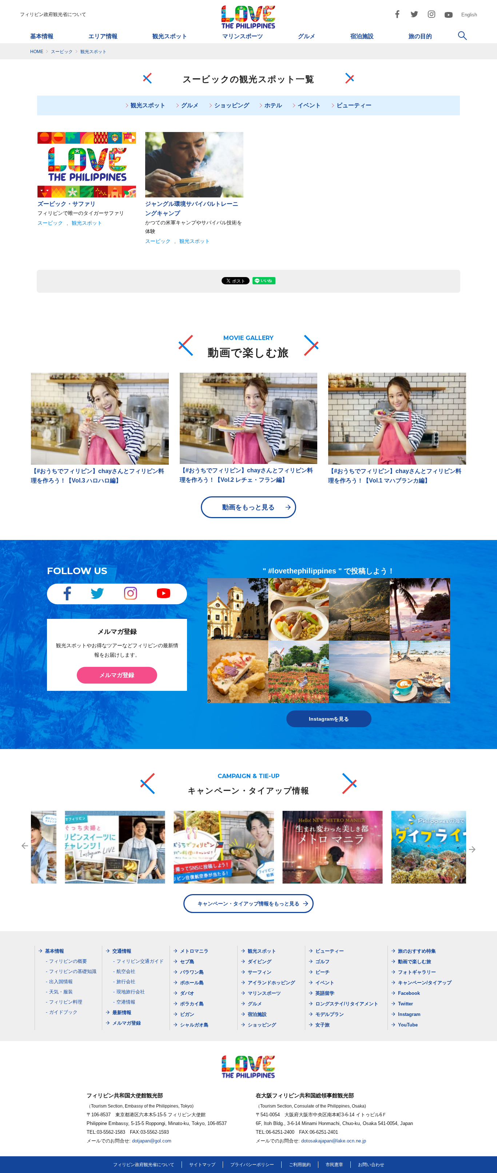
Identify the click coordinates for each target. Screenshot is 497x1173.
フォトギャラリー (417, 972)
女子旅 (322, 1025)
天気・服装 (61, 991)
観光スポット (169, 36)
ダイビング (259, 961)
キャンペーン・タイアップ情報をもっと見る (248, 903)
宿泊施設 (362, 36)
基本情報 (41, 36)
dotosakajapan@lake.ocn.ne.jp (333, 1141)
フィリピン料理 (65, 1002)
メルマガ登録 (116, 675)
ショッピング (231, 105)
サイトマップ (202, 1164)
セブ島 (187, 961)
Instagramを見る (329, 719)
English (469, 14)
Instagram (409, 1014)
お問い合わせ (371, 1164)
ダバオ (187, 993)
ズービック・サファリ (66, 204)
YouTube (408, 1025)
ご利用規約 (300, 1164)
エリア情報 (103, 36)
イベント (309, 105)
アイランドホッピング (271, 982)
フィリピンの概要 (68, 961)
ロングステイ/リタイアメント (346, 1003)
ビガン (187, 1014)
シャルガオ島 (194, 1025)
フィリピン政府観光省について (53, 14)
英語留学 (324, 993)
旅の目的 (420, 36)
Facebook (409, 993)
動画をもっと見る (248, 507)
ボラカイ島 (192, 1003)
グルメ (306, 36)
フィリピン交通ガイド (140, 961)
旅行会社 (125, 981)
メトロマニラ (194, 951)
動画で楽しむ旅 (414, 961)
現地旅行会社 (130, 991)
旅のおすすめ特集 (417, 951)
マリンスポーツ (242, 36)
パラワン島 (192, 972)
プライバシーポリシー (252, 1164)
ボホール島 (192, 982)
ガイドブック (63, 1012)
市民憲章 (334, 1164)
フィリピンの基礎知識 (72, 971)
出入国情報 (61, 981)
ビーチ (322, 972)
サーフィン (259, 972)
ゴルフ (322, 961)
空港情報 (125, 1002)
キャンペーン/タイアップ (425, 982)
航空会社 (125, 971)
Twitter (405, 1003)
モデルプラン (329, 1014)
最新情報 (121, 1012)
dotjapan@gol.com (151, 1141)
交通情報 (121, 951)
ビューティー (354, 105)
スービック (50, 223)
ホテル (273, 105)
